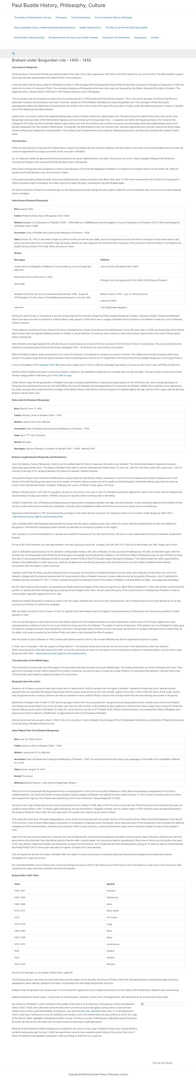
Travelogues (140, 37)
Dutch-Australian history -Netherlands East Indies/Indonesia (44, 27)
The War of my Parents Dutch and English (126, 27)
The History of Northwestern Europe (32, 17)
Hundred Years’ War (49, 364)
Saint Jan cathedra (89, 1011)
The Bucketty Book (80, 17)
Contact (155, 37)
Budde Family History (90, 27)
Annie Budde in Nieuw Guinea (29, 37)
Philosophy (61, 17)
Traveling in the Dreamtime (116, 37)
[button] (13, 53)
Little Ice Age (64, 375)
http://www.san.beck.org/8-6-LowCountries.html (37, 516)
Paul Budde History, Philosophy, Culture (58, 5)
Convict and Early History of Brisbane (113, 17)
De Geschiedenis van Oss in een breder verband (73, 37)
